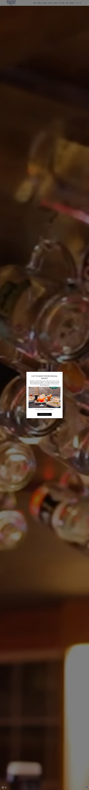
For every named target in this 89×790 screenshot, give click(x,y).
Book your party (44, 414)
